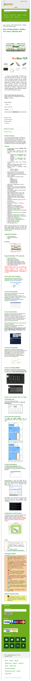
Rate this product (9, 119)
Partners (11, 660)
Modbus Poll (20, 467)
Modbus (8, 25)
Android (11, 320)
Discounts (6, 17)
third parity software (21, 215)
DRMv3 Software (18, 205)
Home (4, 25)
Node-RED (16, 214)
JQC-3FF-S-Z (20, 154)
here (18, 221)
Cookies (18, 671)
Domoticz (16, 212)
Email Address (7, 608)
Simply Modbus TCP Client (13, 582)
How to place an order (10, 671)
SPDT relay (13, 150)
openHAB (16, 210)
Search (6, 665)
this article (22, 559)
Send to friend (8, 117)
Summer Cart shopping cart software (12, 677)
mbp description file (15, 468)
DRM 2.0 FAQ (13, 665)
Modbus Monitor (20, 585)
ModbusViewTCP (15, 583)
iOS (8, 320)
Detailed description (9, 128)
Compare (7, 123)
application (9, 564)
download (17, 220)
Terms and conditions (10, 668)
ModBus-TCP (8, 297)
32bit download (10, 573)
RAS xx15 (19, 158)
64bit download (19, 573)
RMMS (9, 583)
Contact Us (20, 663)
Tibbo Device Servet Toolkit (17, 572)
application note (8, 280)
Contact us (17, 17)
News (11, 17)
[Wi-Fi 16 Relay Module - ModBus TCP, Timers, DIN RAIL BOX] (5, 64)
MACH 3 (21, 583)
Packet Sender (8, 480)
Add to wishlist (8, 121)
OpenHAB (7, 293)
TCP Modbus (18, 589)
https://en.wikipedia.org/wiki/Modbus (15, 550)
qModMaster (22, 580)
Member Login (8, 663)
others (24, 316)
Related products (8, 131)
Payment (19, 15)
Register (15, 663)
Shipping (25, 15)
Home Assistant (17, 207)
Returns (16, 660)
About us (6, 15)
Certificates (13, 15)
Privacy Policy (8, 673)
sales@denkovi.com (12, 654)
